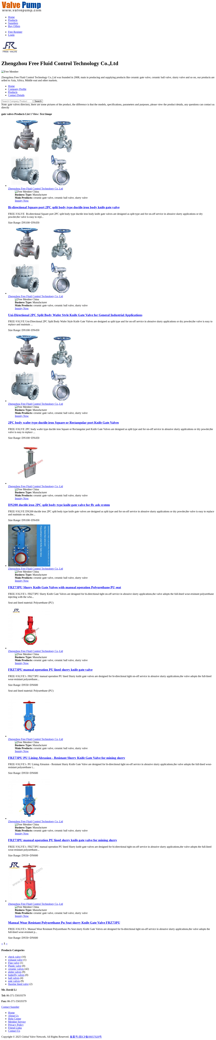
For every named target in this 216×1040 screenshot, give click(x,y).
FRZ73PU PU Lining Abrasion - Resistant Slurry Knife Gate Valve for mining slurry (66, 758)
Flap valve (13, 962)
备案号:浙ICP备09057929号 (86, 1036)
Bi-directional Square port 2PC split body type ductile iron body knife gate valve (63, 207)
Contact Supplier (10, 1006)
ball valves (13, 978)
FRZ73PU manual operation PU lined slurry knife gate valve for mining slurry (62, 840)
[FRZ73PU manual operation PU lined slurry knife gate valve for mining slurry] (29, 818)
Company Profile (17, 89)
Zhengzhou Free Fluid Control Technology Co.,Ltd (35, 188)
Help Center (14, 1018)
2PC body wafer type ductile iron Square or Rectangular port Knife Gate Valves (63, 422)
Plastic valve (14, 965)
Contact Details (16, 95)
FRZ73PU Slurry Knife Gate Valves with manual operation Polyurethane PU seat (64, 587)
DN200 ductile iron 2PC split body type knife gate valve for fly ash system (59, 505)
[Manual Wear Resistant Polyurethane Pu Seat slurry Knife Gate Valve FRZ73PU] (29, 900)
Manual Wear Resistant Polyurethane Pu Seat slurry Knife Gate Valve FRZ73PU (64, 922)
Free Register (15, 31)
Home (11, 17)
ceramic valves (16, 968)
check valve (14, 956)
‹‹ (2, 943)
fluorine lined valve (18, 984)
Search (38, 101)
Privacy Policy (16, 1024)
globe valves (14, 971)
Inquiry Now (22, 200)
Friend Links (15, 1027)
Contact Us (14, 1030)
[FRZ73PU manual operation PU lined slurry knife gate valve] (29, 648)
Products (12, 20)
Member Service (17, 1021)
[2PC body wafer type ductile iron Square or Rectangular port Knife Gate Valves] (42, 400)
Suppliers (13, 23)
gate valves (14, 981)
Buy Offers (14, 26)
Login (11, 34)
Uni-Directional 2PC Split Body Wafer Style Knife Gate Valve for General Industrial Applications (75, 315)
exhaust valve (15, 959)
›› (6, 943)
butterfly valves (16, 975)
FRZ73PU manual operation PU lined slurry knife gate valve (50, 669)
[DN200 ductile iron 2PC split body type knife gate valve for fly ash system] (29, 483)
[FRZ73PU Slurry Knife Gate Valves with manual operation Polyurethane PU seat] (29, 565)
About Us (13, 1015)
